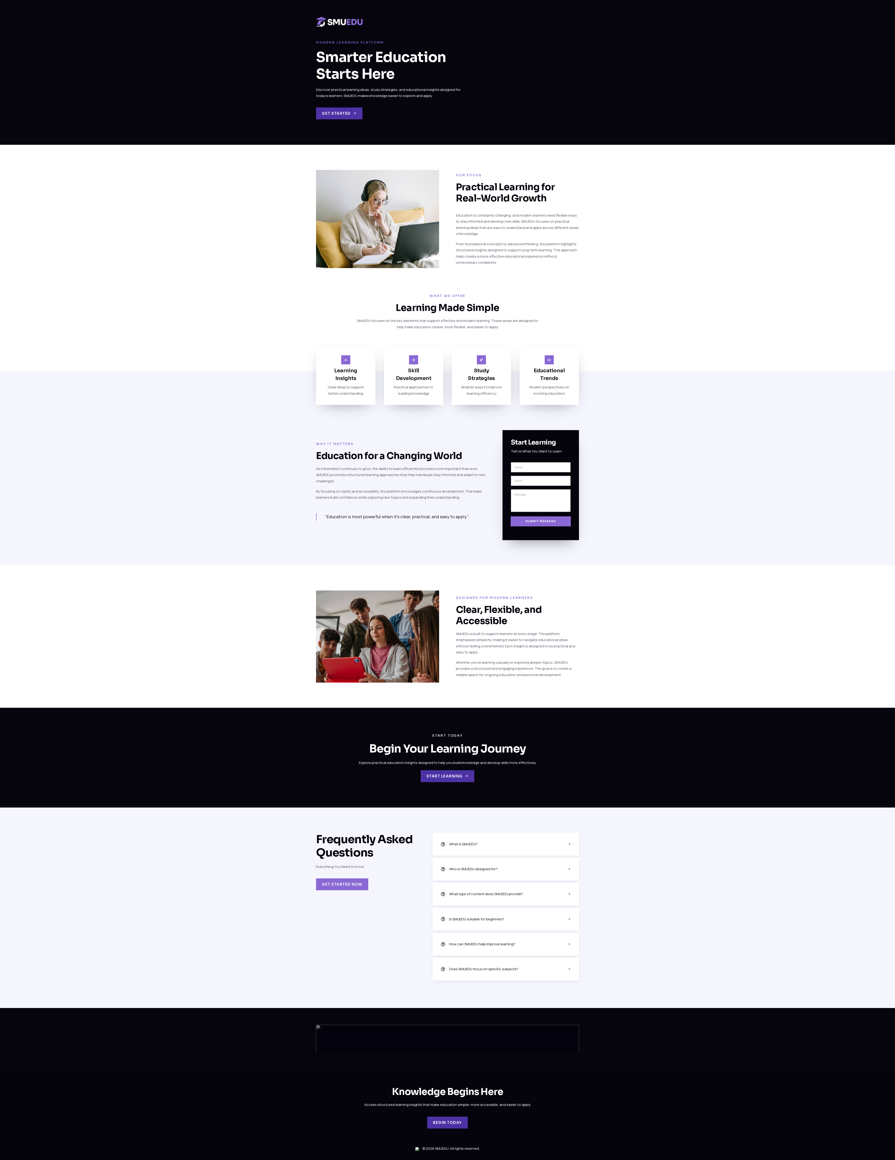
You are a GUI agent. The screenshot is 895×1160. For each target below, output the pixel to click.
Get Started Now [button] (342, 884)
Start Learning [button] (445, 776)
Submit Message (541, 521)
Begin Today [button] (447, 1122)
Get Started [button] (336, 113)
